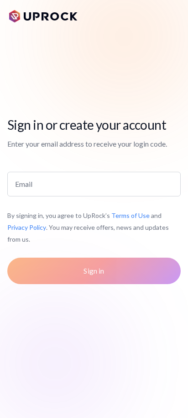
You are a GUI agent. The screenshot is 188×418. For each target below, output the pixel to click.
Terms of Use (130, 215)
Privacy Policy (26, 227)
